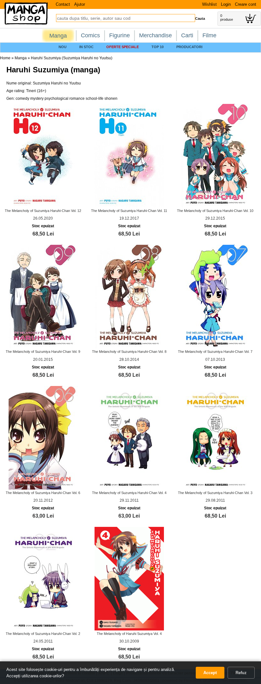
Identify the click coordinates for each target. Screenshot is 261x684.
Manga (58, 36)
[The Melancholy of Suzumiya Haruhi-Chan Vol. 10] (215, 155)
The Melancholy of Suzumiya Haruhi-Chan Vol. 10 (215, 211)
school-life (94, 98)
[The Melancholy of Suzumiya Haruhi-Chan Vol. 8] (129, 296)
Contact (63, 4)
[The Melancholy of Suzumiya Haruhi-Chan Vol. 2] (43, 578)
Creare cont (245, 4)
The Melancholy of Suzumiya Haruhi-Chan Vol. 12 (43, 211)
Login (226, 4)
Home (5, 58)
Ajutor (79, 4)
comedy (22, 98)
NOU (63, 47)
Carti (187, 35)
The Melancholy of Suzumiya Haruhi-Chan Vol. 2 (43, 634)
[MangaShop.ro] (26, 23)
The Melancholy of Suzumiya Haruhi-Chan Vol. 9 (43, 351)
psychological (56, 98)
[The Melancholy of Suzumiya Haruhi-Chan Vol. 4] (129, 437)
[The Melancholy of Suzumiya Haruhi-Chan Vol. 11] (129, 155)
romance (77, 98)
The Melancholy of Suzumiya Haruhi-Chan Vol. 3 (215, 493)
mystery (37, 98)
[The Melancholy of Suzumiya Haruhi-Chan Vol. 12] (43, 155)
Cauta (200, 18)
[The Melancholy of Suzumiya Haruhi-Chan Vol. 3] (215, 437)
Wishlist (209, 4)
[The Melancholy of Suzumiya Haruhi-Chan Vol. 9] (43, 296)
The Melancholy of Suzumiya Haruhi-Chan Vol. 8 (129, 351)
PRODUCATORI (189, 47)
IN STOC (86, 47)
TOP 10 (158, 47)
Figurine (119, 35)
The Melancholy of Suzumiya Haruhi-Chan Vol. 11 (129, 211)
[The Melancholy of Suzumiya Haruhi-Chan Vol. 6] (43, 437)
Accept (210, 672)
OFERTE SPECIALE (122, 47)
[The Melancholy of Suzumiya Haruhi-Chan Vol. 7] (215, 296)
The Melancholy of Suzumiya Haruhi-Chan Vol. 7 (215, 351)
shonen (110, 98)
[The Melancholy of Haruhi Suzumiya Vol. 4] (129, 578)
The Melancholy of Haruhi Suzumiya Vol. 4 (129, 634)
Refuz (241, 672)
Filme (209, 35)
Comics (90, 35)
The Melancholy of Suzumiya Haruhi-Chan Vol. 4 (129, 493)
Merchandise (155, 35)
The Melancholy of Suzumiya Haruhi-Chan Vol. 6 (43, 493)
